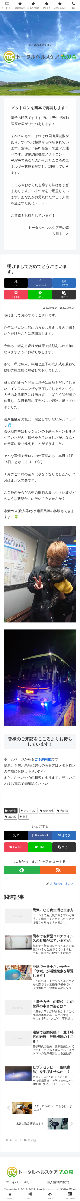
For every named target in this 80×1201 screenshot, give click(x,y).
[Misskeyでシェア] (66, 1096)
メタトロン (30, 810)
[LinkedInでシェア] (40, 1120)
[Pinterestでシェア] (22, 1120)
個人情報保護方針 (59, 1182)
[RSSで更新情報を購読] (58, 870)
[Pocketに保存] (49, 1108)
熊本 (25, 816)
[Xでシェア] (13, 1096)
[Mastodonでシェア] (31, 1096)
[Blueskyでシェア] (49, 1096)
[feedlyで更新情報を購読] (22, 870)
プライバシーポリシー (21, 1182)
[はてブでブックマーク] (31, 1108)
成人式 (12, 816)
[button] (64, 294)
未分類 (12, 810)
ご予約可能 (43, 759)
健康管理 (48, 810)
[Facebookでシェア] (13, 1108)
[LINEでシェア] (66, 1108)
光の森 (64, 810)
